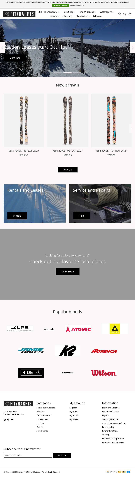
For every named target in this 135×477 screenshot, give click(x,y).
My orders (73, 411)
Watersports (42, 419)
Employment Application (113, 438)
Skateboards (42, 430)
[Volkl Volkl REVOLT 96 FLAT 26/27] (67, 120)
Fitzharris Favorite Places (113, 442)
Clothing (40, 427)
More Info (14, 57)
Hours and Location (111, 407)
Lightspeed (55, 472)
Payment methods (110, 430)
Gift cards (97, 16)
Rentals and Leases (110, 411)
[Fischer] (114, 329)
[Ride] (31, 373)
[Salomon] (67, 373)
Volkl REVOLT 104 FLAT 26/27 (111, 150)
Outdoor (40, 423)
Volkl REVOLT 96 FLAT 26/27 (67, 150)
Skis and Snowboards (46, 407)
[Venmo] (128, 472)
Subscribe (62, 455)
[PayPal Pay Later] (124, 472)
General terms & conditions (114, 423)
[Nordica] (104, 351)
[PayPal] (119, 472)
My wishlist (74, 419)
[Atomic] (78, 329)
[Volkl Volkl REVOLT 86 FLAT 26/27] (24, 120)
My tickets (73, 415)
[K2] (67, 351)
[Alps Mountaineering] (20, 329)
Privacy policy (108, 427)
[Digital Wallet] (113, 472)
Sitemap (105, 434)
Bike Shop (41, 411)
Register (73, 407)
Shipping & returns (110, 419)
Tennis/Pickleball (44, 415)
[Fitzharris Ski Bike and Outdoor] (19, 14)
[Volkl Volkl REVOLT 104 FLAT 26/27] (111, 120)
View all (67, 169)
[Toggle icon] (120, 14)
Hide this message (61, 5)
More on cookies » (77, 5)
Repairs (105, 415)
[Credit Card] (107, 472)
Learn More (67, 271)
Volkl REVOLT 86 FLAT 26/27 (24, 150)
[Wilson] (104, 373)
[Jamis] (31, 351)
